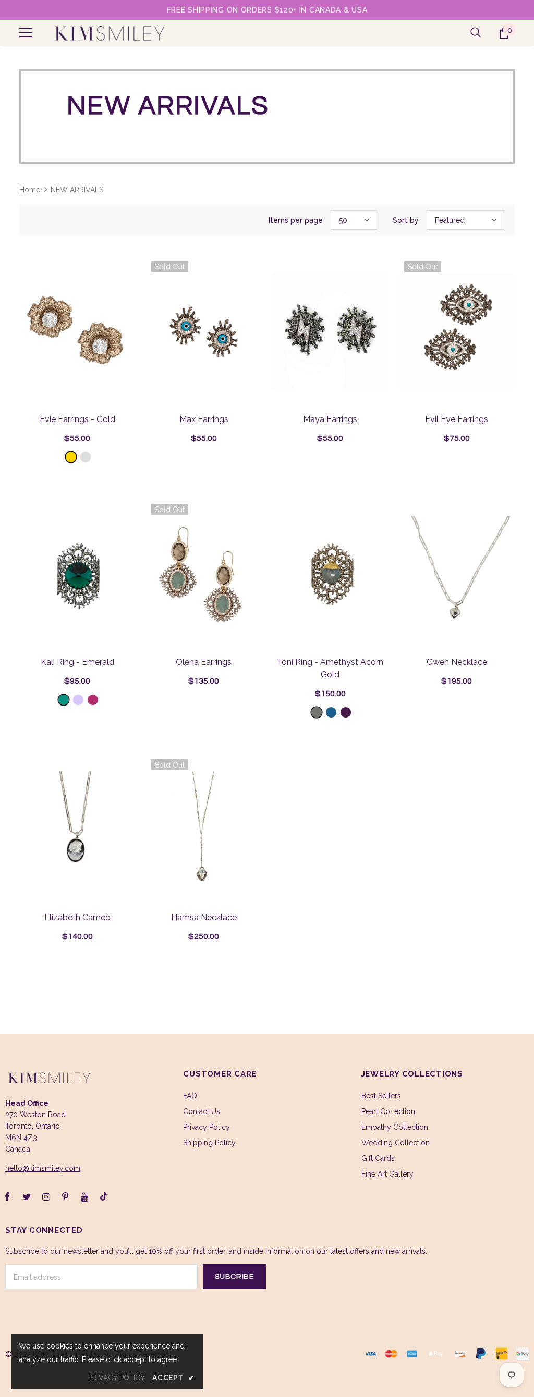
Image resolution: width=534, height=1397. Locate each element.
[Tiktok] (103, 1196)
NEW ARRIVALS (77, 190)
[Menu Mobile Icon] (25, 33)
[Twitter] (26, 1196)
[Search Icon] (475, 33)
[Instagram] (46, 1196)
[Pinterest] (65, 1196)
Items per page (296, 220)
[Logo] (109, 33)
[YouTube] (84, 1196)
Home (29, 190)
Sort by (406, 220)
